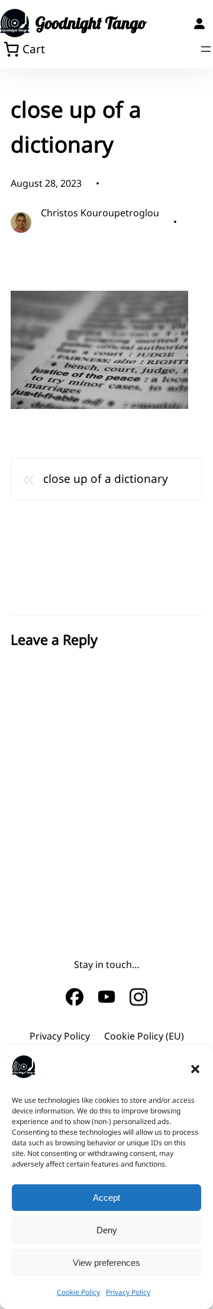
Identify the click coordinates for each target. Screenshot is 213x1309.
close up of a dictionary (105, 478)
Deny (106, 1230)
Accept (106, 1198)
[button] (195, 1069)
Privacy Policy (128, 1292)
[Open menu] (206, 49)
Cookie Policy (78, 1292)
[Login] (199, 23)
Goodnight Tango (91, 22)
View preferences (106, 1263)
